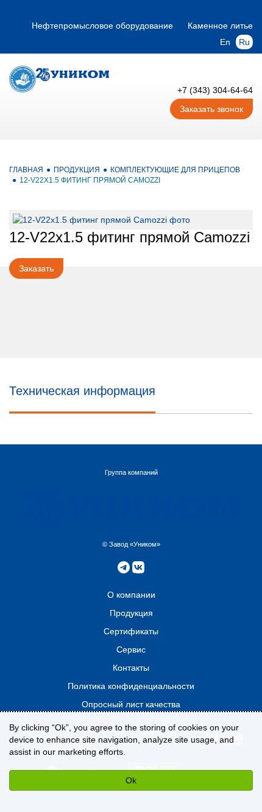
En (225, 42)
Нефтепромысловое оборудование (102, 25)
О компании (131, 595)
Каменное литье (220, 25)
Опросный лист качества (131, 704)
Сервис (131, 649)
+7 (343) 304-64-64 (215, 90)
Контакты (131, 668)
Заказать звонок (211, 109)
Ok (131, 780)
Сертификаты (131, 631)
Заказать (36, 268)
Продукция (131, 613)
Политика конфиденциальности (131, 686)
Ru (244, 42)
